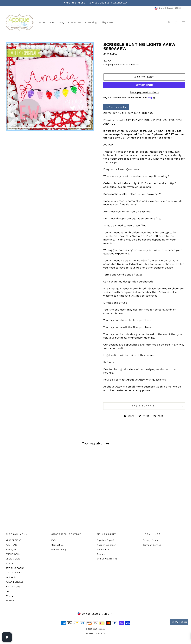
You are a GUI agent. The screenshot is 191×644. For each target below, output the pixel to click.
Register (101, 554)
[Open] (7, 637)
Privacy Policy (150, 540)
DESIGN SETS (13, 559)
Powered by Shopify (95, 633)
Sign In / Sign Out (106, 540)
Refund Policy (58, 549)
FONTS (9, 563)
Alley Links (107, 22)
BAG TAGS (11, 577)
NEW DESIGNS (14, 540)
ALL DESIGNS (13, 586)
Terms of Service (152, 545)
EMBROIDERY (13, 554)
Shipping (108, 64)
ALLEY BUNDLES (15, 582)
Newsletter (103, 549)
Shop (52, 22)
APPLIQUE (11, 549)
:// (175, 183)
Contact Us (74, 22)
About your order (106, 545)
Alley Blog (91, 22)
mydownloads (136, 186)
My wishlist (181, 622)
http (171, 183)
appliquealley (111, 186)
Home (41, 22)
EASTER (10, 600)
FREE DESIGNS (14, 572)
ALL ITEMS (11, 545)
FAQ (61, 22)
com (124, 186)
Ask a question (144, 406)
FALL (8, 591)
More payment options (144, 92)
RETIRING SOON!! (15, 568)
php (148, 186)
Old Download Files (108, 559)
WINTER (10, 596)
